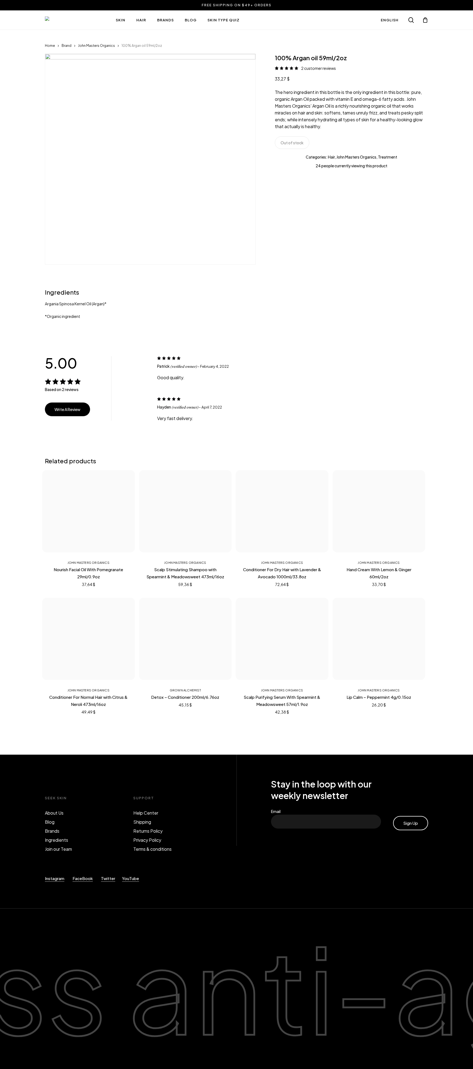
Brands (52, 831)
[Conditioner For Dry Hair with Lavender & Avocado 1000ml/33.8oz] (282, 511)
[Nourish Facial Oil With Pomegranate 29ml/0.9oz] (88, 511)
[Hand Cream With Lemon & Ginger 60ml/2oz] (379, 511)
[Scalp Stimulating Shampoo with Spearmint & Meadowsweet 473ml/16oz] (185, 511)
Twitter (108, 878)
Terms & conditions (152, 849)
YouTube (130, 878)
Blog (49, 822)
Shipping (142, 822)
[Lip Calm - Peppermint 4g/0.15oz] (379, 639)
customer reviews (318, 68)
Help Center (145, 813)
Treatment (387, 156)
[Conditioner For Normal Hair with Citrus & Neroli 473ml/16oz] (88, 639)
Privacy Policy (147, 840)
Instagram (54, 878)
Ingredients (56, 840)
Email (277, 811)
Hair (331, 156)
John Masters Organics (96, 46)
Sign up (410, 823)
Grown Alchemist (185, 690)
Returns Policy (148, 831)
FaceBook (83, 878)
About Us (54, 813)
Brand (66, 46)
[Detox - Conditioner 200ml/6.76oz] (185, 639)
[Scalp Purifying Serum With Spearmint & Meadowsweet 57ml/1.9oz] (282, 639)
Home (50, 46)
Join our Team (58, 849)
